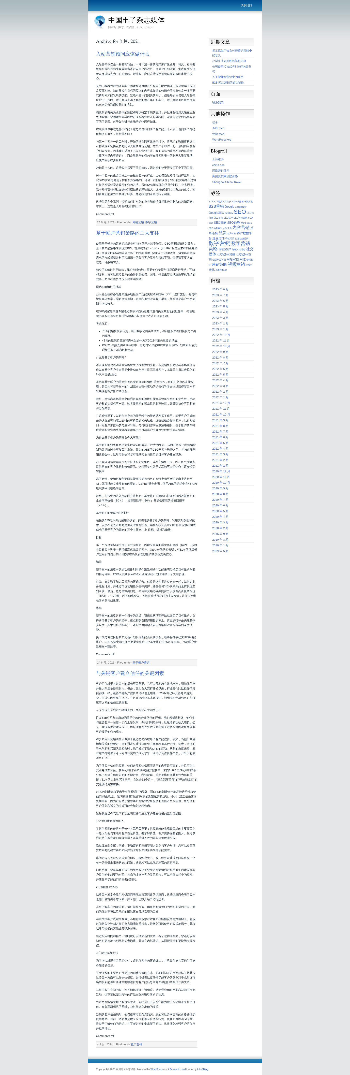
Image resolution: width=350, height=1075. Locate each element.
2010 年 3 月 (220, 539)
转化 (212, 269)
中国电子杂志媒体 (136, 20)
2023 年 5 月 (220, 306)
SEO (240, 211)
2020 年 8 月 (220, 494)
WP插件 (218, 228)
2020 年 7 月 (220, 499)
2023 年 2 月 (220, 323)
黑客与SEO (221, 270)
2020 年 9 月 (220, 488)
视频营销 (236, 264)
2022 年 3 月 (220, 386)
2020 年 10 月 (221, 482)
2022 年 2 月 (220, 391)
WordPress (156, 1069)
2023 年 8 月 (220, 289)
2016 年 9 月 (220, 534)
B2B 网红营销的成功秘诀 (228, 82)
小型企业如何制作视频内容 (229, 60)
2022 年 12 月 (221, 334)
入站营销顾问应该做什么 (122, 53)
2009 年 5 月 (220, 551)
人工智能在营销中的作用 (227, 76)
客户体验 (231, 233)
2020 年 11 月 (221, 477)
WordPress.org (222, 139)
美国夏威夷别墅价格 (225, 176)
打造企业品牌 (242, 238)
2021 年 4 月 (220, 448)
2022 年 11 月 (221, 340)
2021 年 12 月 (221, 403)
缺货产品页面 (219, 259)
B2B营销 (216, 206)
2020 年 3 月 (220, 522)
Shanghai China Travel (226, 182)
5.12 (211, 201)
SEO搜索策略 (240, 218)
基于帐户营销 (140, 662)
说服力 (249, 265)
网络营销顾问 (220, 170)
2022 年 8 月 (220, 357)
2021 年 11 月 (221, 408)
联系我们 (246, 5)
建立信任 (218, 238)
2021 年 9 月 (220, 420)
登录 (215, 122)
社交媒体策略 (226, 254)
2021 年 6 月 (220, 437)
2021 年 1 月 (220, 465)
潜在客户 (225, 249)
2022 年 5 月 (220, 374)
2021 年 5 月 (220, 443)
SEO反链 (218, 218)
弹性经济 (229, 238)
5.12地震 (218, 201)
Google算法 (216, 212)
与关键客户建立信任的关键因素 (130, 673)
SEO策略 (220, 222)
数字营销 (151, 222)
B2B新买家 (247, 201)
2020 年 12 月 (221, 471)
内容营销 (241, 227)
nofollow (229, 213)
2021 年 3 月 (220, 454)
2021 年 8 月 (220, 425)
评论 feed (218, 133)
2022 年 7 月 (220, 363)
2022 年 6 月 (220, 369)
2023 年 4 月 (220, 312)
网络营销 (138, 222)
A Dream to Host (177, 1069)
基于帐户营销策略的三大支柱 (127, 233)
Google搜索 (240, 207)
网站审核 (233, 259)
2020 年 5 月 (220, 511)
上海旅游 (218, 159)
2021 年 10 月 (221, 414)
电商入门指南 (238, 249)
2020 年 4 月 (220, 516)
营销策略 (219, 264)
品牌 (222, 233)
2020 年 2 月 (220, 528)
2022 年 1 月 (220, 397)
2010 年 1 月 (220, 545)
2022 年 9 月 (220, 351)
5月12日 (227, 201)
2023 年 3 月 (220, 317)
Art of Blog (202, 1069)
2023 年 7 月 (220, 295)
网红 (243, 259)
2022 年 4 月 (220, 380)
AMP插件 (236, 201)
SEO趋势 (233, 222)
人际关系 (227, 228)
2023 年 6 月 (220, 300)
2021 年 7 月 (220, 431)
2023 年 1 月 (220, 329)
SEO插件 (228, 218)
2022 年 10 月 (221, 346)
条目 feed (218, 128)
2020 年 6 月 (220, 505)
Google (229, 206)
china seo (218, 164)
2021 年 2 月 (220, 460)
